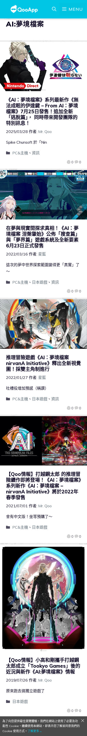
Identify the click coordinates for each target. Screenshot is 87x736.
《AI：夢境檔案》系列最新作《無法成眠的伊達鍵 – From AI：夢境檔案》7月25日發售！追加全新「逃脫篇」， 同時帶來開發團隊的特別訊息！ (42, 111)
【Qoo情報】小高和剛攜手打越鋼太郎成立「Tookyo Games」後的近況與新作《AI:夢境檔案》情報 (43, 666)
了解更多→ (35, 731)
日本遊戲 (39, 282)
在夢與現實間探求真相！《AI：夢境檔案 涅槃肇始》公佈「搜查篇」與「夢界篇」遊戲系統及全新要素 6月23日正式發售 (44, 237)
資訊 (36, 152)
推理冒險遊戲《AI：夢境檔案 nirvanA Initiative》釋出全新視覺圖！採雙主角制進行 (43, 363)
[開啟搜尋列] (54, 9)
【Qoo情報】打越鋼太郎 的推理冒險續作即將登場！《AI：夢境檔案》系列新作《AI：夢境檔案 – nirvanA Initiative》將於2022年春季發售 (43, 485)
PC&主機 (20, 152)
